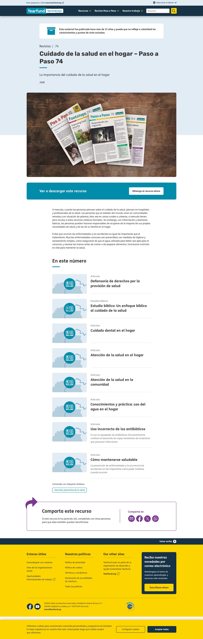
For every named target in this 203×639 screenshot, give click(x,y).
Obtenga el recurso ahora (146, 191)
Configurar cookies (130, 629)
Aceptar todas (162, 629)
